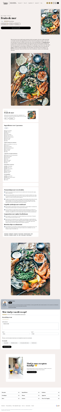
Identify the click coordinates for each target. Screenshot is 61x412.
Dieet (3, 398)
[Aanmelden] (58, 3)
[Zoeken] (54, 3)
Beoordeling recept (7, 317)
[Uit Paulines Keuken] (5, 3)
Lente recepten (23, 235)
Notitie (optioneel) (5, 321)
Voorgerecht (16, 233)
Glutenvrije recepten (27, 233)
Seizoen (23, 398)
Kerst (32, 233)
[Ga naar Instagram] (47, 3)
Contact (32, 405)
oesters (12, 47)
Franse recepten (21, 233)
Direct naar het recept (15, 27)
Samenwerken (28, 405)
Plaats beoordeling (7, 346)
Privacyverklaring (8, 405)
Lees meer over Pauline (12, 307)
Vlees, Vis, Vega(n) (46, 398)
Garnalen (14, 235)
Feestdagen (4, 395)
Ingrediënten (24, 392)
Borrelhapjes (6, 233)
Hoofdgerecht (11, 233)
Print (7, 118)
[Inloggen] (56, 3)
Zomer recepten (29, 235)
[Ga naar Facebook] (49, 3)
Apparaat (44, 395)
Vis (17, 235)
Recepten (4, 392)
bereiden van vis (46, 42)
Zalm (19, 235)
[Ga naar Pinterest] (51, 3)
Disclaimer (3, 405)
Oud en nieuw (6, 235)
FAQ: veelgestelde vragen (17, 405)
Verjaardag (11, 235)
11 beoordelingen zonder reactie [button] (20, 314)
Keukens (43, 392)
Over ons (23, 405)
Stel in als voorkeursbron (32, 372)
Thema (23, 395)
